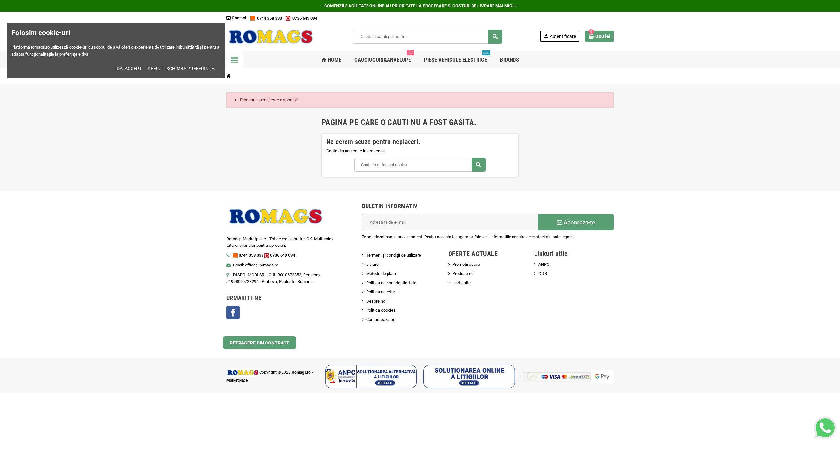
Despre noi (376, 301)
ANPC (543, 264)
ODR (542, 273)
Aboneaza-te (578, 222)
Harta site (461, 282)
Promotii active (466, 264)
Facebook (233, 312)
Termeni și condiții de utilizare (393, 255)
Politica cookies (381, 310)
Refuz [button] (154, 68)
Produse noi (463, 273)
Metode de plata (381, 273)
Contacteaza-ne (380, 319)
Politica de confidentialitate (391, 282)
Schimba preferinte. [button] (190, 68)
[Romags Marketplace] (270, 36)
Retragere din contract (259, 342)
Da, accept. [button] (130, 68)
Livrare (372, 264)
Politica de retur (380, 291)
